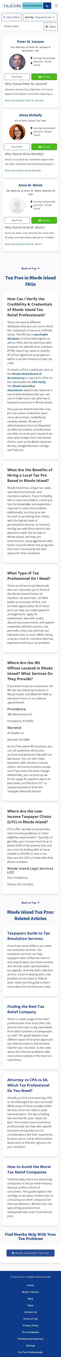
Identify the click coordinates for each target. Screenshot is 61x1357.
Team (30, 1305)
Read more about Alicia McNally (23, 170)
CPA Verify (39, 382)
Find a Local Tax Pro (32, 5)
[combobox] (22, 27)
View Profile (17, 76)
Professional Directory (30, 1338)
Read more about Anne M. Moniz (23, 244)
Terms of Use (30, 1318)
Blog (30, 1298)
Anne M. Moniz (30, 185)
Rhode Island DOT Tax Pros (32, 1253)
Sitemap (30, 1345)
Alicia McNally (30, 115)
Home (30, 1285)
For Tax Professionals (30, 1352)
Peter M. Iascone (30, 41)
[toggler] (56, 5)
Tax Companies (30, 1332)
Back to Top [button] (29, 268)
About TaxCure (30, 1291)
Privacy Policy (30, 1325)
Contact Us (30, 1312)
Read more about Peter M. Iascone (24, 100)
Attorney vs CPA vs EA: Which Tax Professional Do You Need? (28, 1085)
